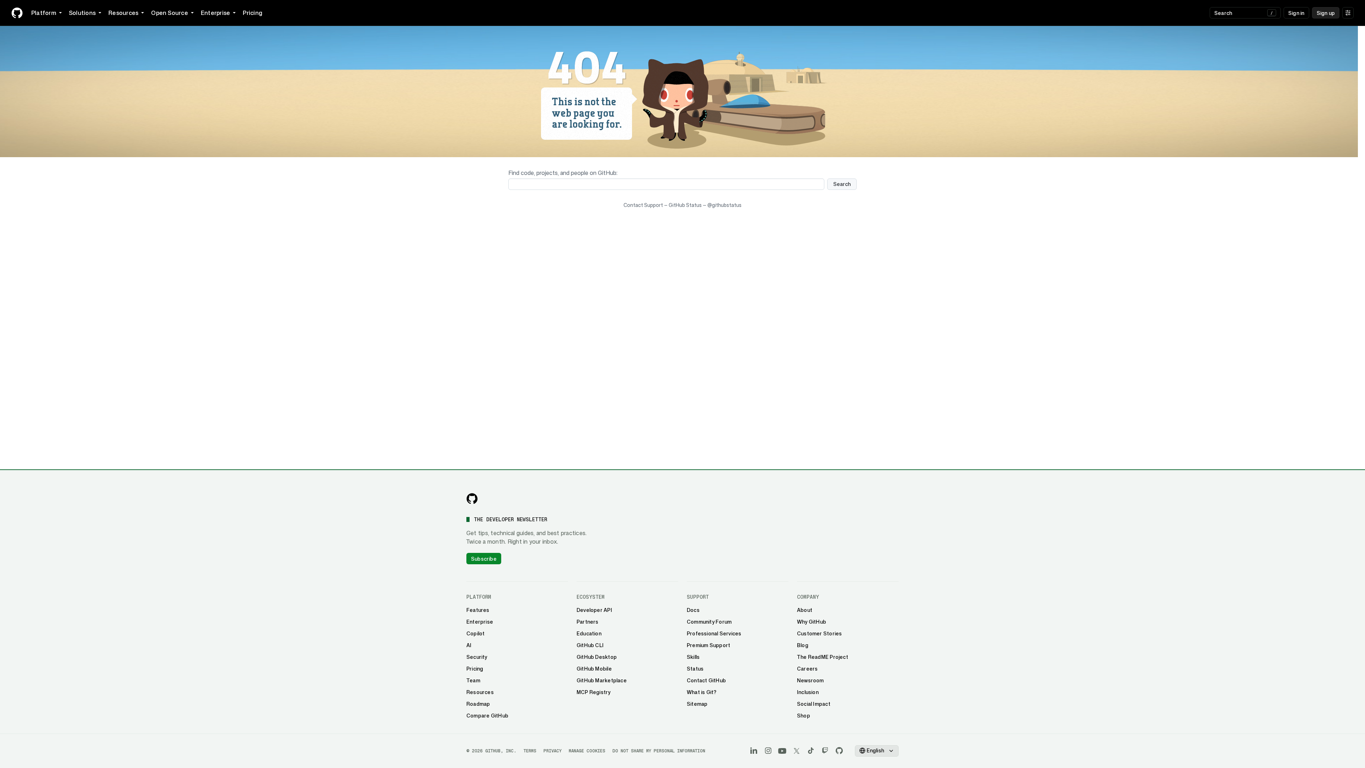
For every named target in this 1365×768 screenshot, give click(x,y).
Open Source (169, 13)
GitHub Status (685, 205)
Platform (43, 13)
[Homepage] (17, 12)
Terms (530, 751)
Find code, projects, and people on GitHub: (562, 173)
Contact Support (643, 205)
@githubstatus (724, 205)
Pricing (252, 13)
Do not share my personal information (658, 751)
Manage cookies (587, 751)
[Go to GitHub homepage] (472, 498)
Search (842, 184)
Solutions (82, 13)
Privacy (553, 751)
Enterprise (215, 13)
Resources (123, 13)
